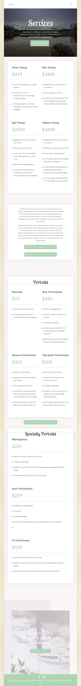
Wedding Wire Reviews (40, 254)
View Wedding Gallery (40, 247)
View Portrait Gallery (40, 422)
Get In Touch (39, 43)
